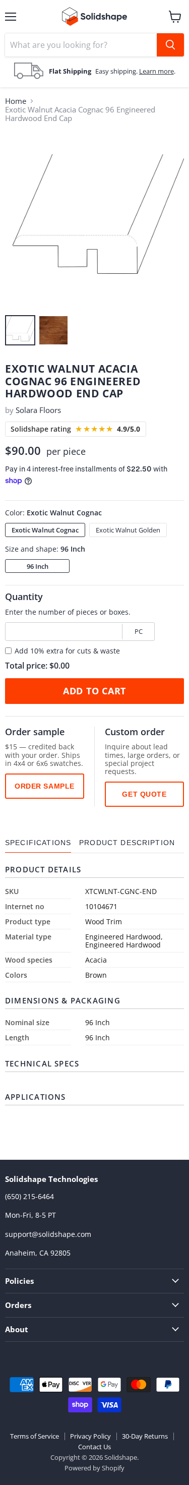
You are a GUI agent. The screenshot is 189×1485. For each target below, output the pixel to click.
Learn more (156, 71)
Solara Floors (38, 410)
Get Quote (144, 794)
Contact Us (94, 1446)
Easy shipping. (117, 71)
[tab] (38, 843)
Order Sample (45, 786)
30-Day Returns (145, 1436)
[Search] (170, 44)
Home (15, 101)
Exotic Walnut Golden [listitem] (128, 529)
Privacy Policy (90, 1436)
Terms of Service (34, 1436)
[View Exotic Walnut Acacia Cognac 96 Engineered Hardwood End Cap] (20, 330)
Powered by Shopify (94, 1467)
